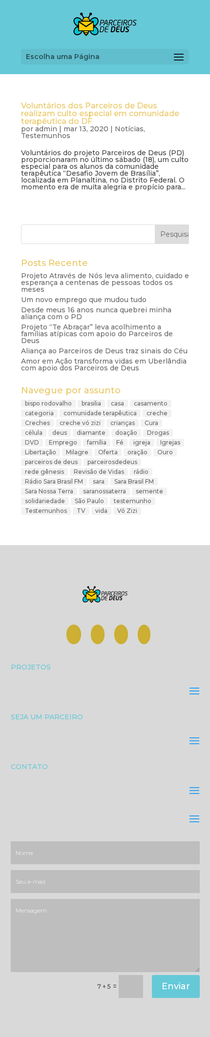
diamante (91, 432)
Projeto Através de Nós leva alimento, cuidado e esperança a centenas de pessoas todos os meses (105, 282)
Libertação (40, 452)
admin (46, 128)
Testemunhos (45, 135)
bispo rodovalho (48, 403)
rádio (141, 471)
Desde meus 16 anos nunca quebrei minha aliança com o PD (96, 313)
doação (126, 432)
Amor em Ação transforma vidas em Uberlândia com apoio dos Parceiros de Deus (104, 364)
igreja (141, 442)
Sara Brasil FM (134, 481)
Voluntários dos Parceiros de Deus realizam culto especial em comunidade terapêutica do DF (100, 113)
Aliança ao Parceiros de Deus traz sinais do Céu (104, 350)
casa (117, 403)
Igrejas (170, 442)
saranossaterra (104, 491)
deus (59, 432)
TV (81, 510)
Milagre (77, 452)
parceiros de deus (51, 462)
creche (157, 413)
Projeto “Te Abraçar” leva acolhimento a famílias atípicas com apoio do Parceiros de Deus (97, 334)
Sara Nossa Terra (49, 491)
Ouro (165, 452)
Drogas (158, 432)
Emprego (63, 442)
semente (149, 491)
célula (33, 432)
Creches (37, 423)
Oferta (108, 452)
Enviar (176, 986)
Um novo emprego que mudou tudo (84, 299)
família (96, 442)
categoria (39, 413)
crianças (122, 423)
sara (99, 481)
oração (137, 452)
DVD (32, 442)
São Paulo (89, 501)
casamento (151, 403)
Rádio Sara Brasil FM (54, 481)
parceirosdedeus (112, 462)
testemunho (132, 501)
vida (101, 510)
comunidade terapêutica (100, 413)
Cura (151, 423)
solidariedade (45, 501)
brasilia (91, 403)
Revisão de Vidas (99, 471)
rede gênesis (44, 471)
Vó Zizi (127, 510)
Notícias (129, 128)
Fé (120, 442)
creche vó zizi (80, 423)
